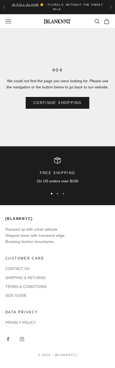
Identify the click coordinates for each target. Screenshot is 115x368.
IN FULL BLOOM (25, 4)
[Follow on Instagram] (22, 339)
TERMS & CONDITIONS (26, 286)
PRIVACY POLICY (20, 322)
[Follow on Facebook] (8, 339)
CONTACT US (17, 268)
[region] (57, 171)
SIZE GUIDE (15, 295)
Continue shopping (57, 103)
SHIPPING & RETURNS (25, 278)
